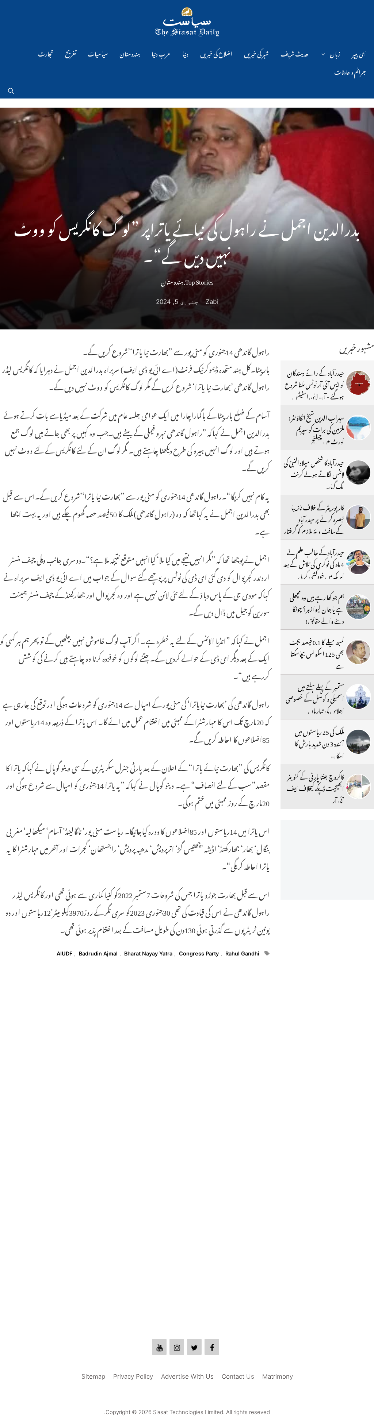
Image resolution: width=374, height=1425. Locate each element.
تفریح (70, 53)
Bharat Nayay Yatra (148, 953)
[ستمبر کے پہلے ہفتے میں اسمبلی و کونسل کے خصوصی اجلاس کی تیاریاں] (358, 697)
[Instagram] (176, 1347)
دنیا (185, 53)
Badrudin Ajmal (98, 953)
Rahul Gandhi (242, 953)
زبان (335, 53)
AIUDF (64, 953)
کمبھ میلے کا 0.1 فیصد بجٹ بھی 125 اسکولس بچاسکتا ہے (316, 652)
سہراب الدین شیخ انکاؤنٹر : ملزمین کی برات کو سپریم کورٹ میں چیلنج (316, 428)
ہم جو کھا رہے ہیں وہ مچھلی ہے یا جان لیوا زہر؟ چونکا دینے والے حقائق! (317, 607)
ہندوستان (129, 53)
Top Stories (199, 280)
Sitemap (93, 1376)
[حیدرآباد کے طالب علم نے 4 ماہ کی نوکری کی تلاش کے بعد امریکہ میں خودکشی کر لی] (358, 562)
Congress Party (199, 953)
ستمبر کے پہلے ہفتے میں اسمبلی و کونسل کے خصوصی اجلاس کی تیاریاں (315, 697)
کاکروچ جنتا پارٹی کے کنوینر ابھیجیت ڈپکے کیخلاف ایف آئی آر (315, 787)
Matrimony (277, 1376)
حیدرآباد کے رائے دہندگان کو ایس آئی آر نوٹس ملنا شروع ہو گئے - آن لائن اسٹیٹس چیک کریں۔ (314, 389)
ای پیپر (359, 53)
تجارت (45, 53)
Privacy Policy (133, 1376)
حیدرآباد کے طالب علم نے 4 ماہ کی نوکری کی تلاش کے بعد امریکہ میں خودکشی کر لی (313, 563)
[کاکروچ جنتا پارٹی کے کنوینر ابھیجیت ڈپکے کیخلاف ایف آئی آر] (358, 786)
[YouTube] (159, 1347)
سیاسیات (98, 53)
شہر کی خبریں (256, 53)
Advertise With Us (187, 1376)
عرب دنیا (161, 53)
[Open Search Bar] (11, 89)
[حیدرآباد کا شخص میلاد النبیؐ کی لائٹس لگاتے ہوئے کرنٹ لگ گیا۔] (358, 472)
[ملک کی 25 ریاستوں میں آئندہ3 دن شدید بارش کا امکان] (358, 741)
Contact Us (238, 1376)
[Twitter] (194, 1347)
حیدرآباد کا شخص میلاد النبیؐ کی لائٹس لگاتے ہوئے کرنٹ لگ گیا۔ (313, 473)
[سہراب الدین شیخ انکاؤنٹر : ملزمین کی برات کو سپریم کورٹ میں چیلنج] (358, 427)
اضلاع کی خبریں (216, 53)
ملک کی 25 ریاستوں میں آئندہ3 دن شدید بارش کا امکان (319, 742)
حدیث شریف (294, 53)
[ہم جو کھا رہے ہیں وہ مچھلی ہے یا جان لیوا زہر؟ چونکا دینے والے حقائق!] (358, 607)
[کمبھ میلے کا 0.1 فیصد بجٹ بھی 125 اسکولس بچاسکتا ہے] (358, 652)
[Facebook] (212, 1347)
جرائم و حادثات (350, 71)
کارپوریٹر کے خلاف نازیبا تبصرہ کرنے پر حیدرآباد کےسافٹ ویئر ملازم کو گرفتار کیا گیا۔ (314, 524)
